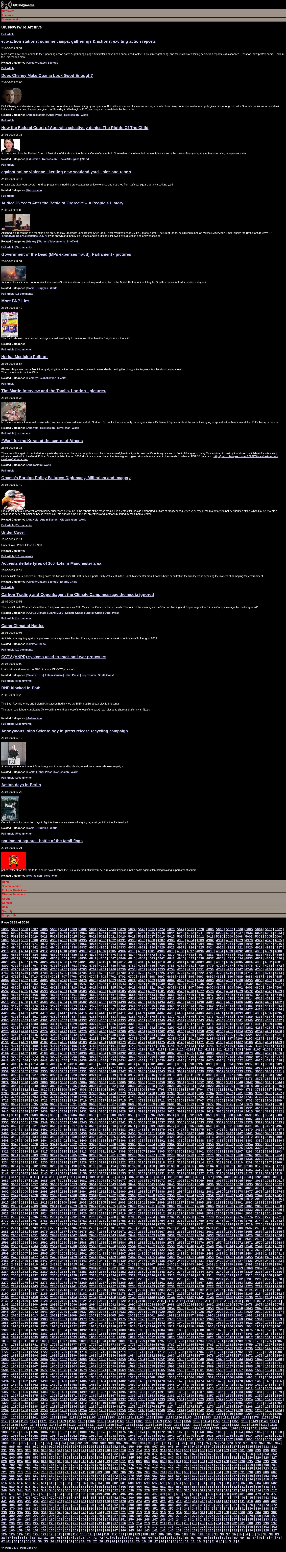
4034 (122, 1060)
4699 (141, 976)
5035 (258, 933)
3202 (34, 1166)
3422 (151, 1137)
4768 (34, 969)
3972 (161, 1067)
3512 (122, 1126)
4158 (44, 1046)
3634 (63, 1111)
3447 (190, 1133)
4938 (73, 947)
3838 (53, 1086)
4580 (171, 991)
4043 (34, 1060)
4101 (34, 1053)
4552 (161, 995)
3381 (268, 1140)
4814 (151, 962)
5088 (24, 929)
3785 (5, 1093)
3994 (229, 1064)
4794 (63, 965)
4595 (24, 991)
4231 (180, 1035)
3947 (122, 1071)
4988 (151, 940)
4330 (63, 1024)
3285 (73, 1155)
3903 (268, 1075)
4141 (210, 1046)
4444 (83, 1009)
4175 (161, 1042)
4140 (219, 1046)
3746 (102, 1097)
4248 (14, 1035)
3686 (122, 1104)
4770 (14, 969)
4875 (122, 954)
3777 (83, 1093)
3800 (141, 1089)
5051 (102, 933)
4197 (229, 1038)
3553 (5, 1122)
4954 (200, 944)
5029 (34, 936)
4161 (14, 1046)
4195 (249, 1038)
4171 (200, 1042)
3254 (92, 1158)
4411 (122, 1013)
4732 (102, 973)
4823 (63, 962)
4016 (14, 1064)
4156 (63, 1046)
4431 (210, 1009)
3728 (278, 1097)
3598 (131, 1115)
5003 (5, 940)
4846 (122, 958)
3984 (44, 1067)
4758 (132, 969)
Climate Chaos (36, 62)
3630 (102, 1111)
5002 (14, 940)
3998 (190, 1064)
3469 (258, 1129)
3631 (92, 1111)
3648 (210, 1107)
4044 (24, 1060)
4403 (200, 1013)
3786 (278, 1089)
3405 (34, 1140)
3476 (190, 1129)
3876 (249, 1078)
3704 (229, 1100)
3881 (200, 1078)
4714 (278, 973)
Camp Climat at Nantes (22, 625)
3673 (249, 1104)
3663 (63, 1107)
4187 (44, 1042)
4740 (24, 973)
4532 (73, 998)
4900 (161, 951)
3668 (14, 1107)
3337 (132, 1148)
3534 (190, 1122)
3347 (34, 1148)
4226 (229, 1035)
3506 (180, 1126)
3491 (44, 1129)
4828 (14, 962)
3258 (53, 1158)
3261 (24, 1158)
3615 (249, 1111)
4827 (24, 962)
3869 (34, 1082)
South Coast (106, 675)
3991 (258, 1064)
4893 (229, 951)
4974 (5, 944)
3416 (210, 1137)
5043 (180, 933)
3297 (239, 1151)
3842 (14, 1086)
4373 (210, 1016)
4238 (112, 1035)
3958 (14, 1071)
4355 (102, 1020)
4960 (141, 944)
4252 (258, 1031)
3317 (44, 1151)
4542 (258, 995)
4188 (34, 1042)
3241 (219, 1158)
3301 (200, 1151)
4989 (141, 940)
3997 (200, 1064)
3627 (132, 1111)
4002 (151, 1064)
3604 (73, 1115)
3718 (92, 1100)
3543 (102, 1122)
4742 (5, 973)
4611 (151, 987)
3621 (190, 1111)
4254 (239, 1031)
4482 (278, 1002)
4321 (151, 1024)
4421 (24, 1013)
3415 (219, 1137)
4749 (219, 969)
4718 (239, 973)
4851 (73, 958)
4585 (122, 991)
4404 (190, 1013)
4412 (112, 1013)
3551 (24, 1122)
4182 (92, 1042)
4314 (219, 1024)
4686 (268, 976)
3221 (132, 1162)
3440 (258, 1133)
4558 (102, 995)
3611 (4, 1115)
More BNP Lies (15, 301)
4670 (141, 980)
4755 (161, 969)
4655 (5, 984)
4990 (132, 940)
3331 (190, 1148)
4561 (73, 995)
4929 (161, 947)
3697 (14, 1104)
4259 (190, 1031)
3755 (14, 1097)
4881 (63, 954)
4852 (63, 958)
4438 (141, 1009)
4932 (132, 947)
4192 (278, 1038)
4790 (102, 965)
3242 (210, 1158)
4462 (190, 1005)
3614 (258, 1111)
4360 (53, 1020)
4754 (171, 969)
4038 (83, 1060)
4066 (92, 1056)
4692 (210, 976)
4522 (171, 998)
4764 (73, 969)
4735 (73, 973)
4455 (258, 1005)
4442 (102, 1009)
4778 (219, 965)
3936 (229, 1071)
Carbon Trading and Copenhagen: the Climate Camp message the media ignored (77, 594)
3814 (5, 1089)
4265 (132, 1031)
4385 (92, 1016)
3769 (161, 1093)
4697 (161, 976)
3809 (53, 1089)
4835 (229, 958)
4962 (122, 944)
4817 (122, 962)
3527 (258, 1122)
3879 (219, 1078)
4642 (132, 984)
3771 (141, 1093)
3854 (180, 1082)
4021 (249, 1060)
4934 (112, 947)
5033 (278, 933)
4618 (83, 987)
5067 (229, 929)
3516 (83, 1126)
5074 (161, 929)
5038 (229, 933)
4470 (112, 1005)
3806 (83, 1089)
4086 (180, 1053)
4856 (24, 958)
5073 (171, 929)
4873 (141, 954)
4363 (24, 1020)
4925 (200, 947)
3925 (53, 1075)
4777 (229, 965)
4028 (180, 1060)
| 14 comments (17, 556)
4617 (92, 987)
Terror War (63, 427)
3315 (63, 1151)
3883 (180, 1078)
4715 (268, 973)
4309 (268, 1024)
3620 (200, 1111)
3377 (24, 1144)
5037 (239, 933)
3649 (200, 1107)
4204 (161, 1038)
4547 (210, 995)
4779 (210, 965)
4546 (219, 995)
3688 (102, 1104)
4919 (258, 947)
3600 (112, 1115)
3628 (122, 1111)
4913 (34, 951)
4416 (73, 1013)
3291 (14, 1155)
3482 (132, 1129)
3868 (44, 1082)
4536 (34, 998)
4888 (278, 951)
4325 (112, 1024)
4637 (180, 984)
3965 (229, 1067)
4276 (24, 1031)
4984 (190, 940)
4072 (34, 1056)
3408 (5, 1140)
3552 (14, 1122)
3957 (24, 1071)
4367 (268, 1016)
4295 (122, 1027)
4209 (112, 1038)
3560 (219, 1118)
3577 (53, 1118)
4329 (73, 1024)
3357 (219, 1144)
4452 (5, 1009)
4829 (5, 962)
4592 (53, 991)
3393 (151, 1140)
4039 (73, 1060)
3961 (268, 1067)
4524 (151, 998)
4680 (44, 980)
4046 (5, 1060)
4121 (122, 1049)
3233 (14, 1162)
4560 (83, 995)
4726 (161, 973)
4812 (171, 962)
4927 (180, 947)
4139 (229, 1046)
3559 (229, 1118)
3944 (151, 1071)
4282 (249, 1027)
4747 (239, 969)
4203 (170, 1038)
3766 (190, 1093)
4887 (5, 954)
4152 (102, 1046)
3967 (210, 1067)
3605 (63, 1115)
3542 (112, 1122)
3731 (249, 1097)
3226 (83, 1162)
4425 (268, 1009)
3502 (219, 1126)
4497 (132, 1002)
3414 (229, 1137)
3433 (44, 1137)
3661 (83, 1107)
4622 (44, 987)
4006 (112, 1064)
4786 (141, 965)
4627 (278, 984)
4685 (278, 976)
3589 (219, 1115)
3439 (268, 1133)
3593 (180, 1115)
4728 (141, 973)
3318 (34, 1151)
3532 (210, 1122)
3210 (239, 1162)
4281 (258, 1027)
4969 (53, 944)
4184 (73, 1042)
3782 (34, 1093)
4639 (161, 984)
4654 (14, 984)
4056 (190, 1056)
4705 (83, 976)
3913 (171, 1075)
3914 (161, 1075)
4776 (239, 965)
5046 (151, 933)
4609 (170, 987)
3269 (229, 1155)
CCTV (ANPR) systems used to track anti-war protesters (53, 657)
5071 (190, 929)
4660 (239, 980)
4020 (258, 1060)
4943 (24, 947)
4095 (92, 1053)
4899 (170, 951)
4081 (229, 1053)
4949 (249, 944)
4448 (44, 1009)
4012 (53, 1064)
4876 (112, 954)
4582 (151, 991)
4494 (161, 1002)
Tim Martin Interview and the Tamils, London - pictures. (53, 391)
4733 (92, 973)
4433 (190, 1009)
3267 (249, 1155)
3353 (258, 1144)
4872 (151, 954)
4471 (102, 1005)
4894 (219, 951)
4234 (151, 1035)
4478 (34, 1005)
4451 (14, 1009)
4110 (227, 1049)
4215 (53, 1038)
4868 (190, 954)
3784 (14, 1093)
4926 (190, 947)
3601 (102, 1115)
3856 (161, 1082)
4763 (83, 969)
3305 (161, 1151)
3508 (161, 1126)
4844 (141, 958)
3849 (229, 1082)
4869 (180, 954)
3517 (73, 1126)
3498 (258, 1126)
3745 (112, 1097)
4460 (210, 1005)
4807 (219, 962)
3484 (112, 1129)
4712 (14, 976)
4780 (200, 965)
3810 (44, 1089)
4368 (258, 1016)
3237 (258, 1158)
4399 (239, 1013)
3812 (24, 1089)
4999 (44, 940)
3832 (112, 1086)
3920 (102, 1075)
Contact (7, 902)
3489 (63, 1129)
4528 (112, 998)
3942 (171, 1071)
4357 (83, 1020)
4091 (132, 1053)
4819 (102, 962)
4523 (161, 998)
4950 (239, 944)
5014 (180, 936)
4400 (229, 1013)
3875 (258, 1078)
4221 (278, 1035)
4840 (180, 958)
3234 (5, 1162)
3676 (219, 1104)
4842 (161, 958)
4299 (83, 1027)
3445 (210, 1133)
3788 (258, 1089)
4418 (53, 1013)
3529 (239, 1122)
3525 (278, 1122)
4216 (44, 1038)
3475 (200, 1129)
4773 (268, 965)
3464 (24, 1133)
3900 (14, 1078)
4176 (151, 1042)
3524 (5, 1126)
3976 (122, 1067)
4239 (102, 1035)
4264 (141, 1031)
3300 (210, 1151)
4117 (160, 1049)
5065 (249, 929)
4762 (92, 969)
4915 (14, 951)
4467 (141, 1005)
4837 (210, 958)
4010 (73, 1064)
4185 (63, 1042)
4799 (14, 965)
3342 (83, 1148)
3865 (73, 1082)
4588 (92, 991)
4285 (219, 1027)
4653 (24, 984)
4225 (239, 1035)
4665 (190, 980)
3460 (63, 1133)
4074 (14, 1056)
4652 (34, 984)
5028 (44, 936)
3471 (239, 1129)
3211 (229, 1162)
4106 (266, 1049)
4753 (180, 969)
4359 (63, 1020)
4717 (249, 973)
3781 (44, 1093)
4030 (161, 1060)
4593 (44, 991)
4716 (258, 973)
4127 (63, 1049)
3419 (180, 1137)
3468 (268, 1129)
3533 (200, 1122)
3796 (180, 1089)
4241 (83, 1035)
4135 (268, 1046)
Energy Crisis (68, 581)
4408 (151, 1013)
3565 (171, 1118)
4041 (53, 1060)
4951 (229, 944)
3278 (141, 1155)
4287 (200, 1027)
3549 (44, 1122)
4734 (83, 973)
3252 (112, 1158)
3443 (229, 1133)
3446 (200, 1133)
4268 (102, 1031)
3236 (268, 1158)
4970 (44, 944)
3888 (132, 1078)
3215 (190, 1162)
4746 (249, 969)
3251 (122, 1158)
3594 (170, 1115)
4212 (83, 1038)
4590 (73, 991)
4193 (268, 1038)
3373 (63, 1144)
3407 (14, 1140)
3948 (112, 1071)
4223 (258, 1035)
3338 (122, 1148)
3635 (53, 1111)
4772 (278, 965)
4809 (200, 962)
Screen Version (11, 19)
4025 (210, 1060)
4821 (83, 962)
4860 (268, 954)
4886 (14, 954)
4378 (161, 1016)
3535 (180, 1122)
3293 (278, 1151)
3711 (161, 1100)
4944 (14, 947)
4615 (112, 987)
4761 (102, 969)
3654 (151, 1107)
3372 (73, 1144)
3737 (190, 1097)
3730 (258, 1097)
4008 (92, 1064)
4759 (122, 969)
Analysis (32, 427)
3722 (53, 1100)
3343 (73, 1148)
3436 (14, 1137)
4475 (63, 1005)
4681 (34, 980)
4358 (73, 1020)
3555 (268, 1118)
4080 (239, 1053)
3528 (249, 1122)
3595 (161, 1115)
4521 (180, 998)
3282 (102, 1155)
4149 (132, 1046)
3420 (171, 1137)
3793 (210, 1089)
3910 (200, 1075)
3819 (239, 1086)
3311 (102, 1151)
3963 (249, 1067)
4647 (83, 984)
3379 (5, 1144)
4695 (180, 976)
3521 (34, 1126)
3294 (268, 1151)
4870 (171, 954)
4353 (122, 1020)
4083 (210, 1053)
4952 (219, 944)
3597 (141, 1115)
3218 (161, 1162)
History (31, 241)
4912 (44, 951)
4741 (14, 973)
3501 (229, 1126)
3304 (170, 1151)
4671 (132, 980)
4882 (53, 954)
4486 (239, 1002)
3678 (200, 1104)
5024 (83, 936)
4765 (63, 969)
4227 (219, 1035)
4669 (151, 980)
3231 (34, 1162)
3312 (92, 1151)
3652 (171, 1107)
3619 (210, 1111)
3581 (14, 1118)
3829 (141, 1086)
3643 (258, 1107)
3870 (24, 1082)
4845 (132, 958)
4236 (132, 1035)
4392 (24, 1016)
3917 (132, 1075)
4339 (258, 1020)
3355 (239, 1144)
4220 (5, 1038)
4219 (14, 1038)
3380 (278, 1140)
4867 (200, 954)
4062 (132, 1056)
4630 (249, 984)
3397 (112, 1140)
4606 (200, 987)
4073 (24, 1056)
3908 (219, 1075)
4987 (161, 940)
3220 (141, 1162)
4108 (247, 1049)
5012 (200, 936)
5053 (83, 933)
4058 (171, 1056)
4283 (239, 1027)
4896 (200, 951)
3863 (92, 1082)
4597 (5, 991)
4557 (112, 995)
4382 (122, 1016)
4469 (122, 1005)
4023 (229, 1060)
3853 (190, 1082)
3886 (151, 1078)
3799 (151, 1089)
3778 (73, 1093)
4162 (5, 1046)
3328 (219, 1148)
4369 (249, 1016)
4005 (122, 1064)
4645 (102, 984)
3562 (200, 1118)
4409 (141, 1013)
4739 (34, 973)
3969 (190, 1067)
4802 (268, 962)
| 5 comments (16, 833)
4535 (44, 998)
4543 (249, 995)
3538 (151, 1122)
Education (33, 159)
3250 (132, 1158)
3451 (151, 1133)
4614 (122, 987)
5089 (14, 929)
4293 (141, 1027)
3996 (210, 1064)
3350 (5, 1148)
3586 (249, 1115)
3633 (73, 1111)
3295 (258, 1151)
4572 (249, 991)
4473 (83, 1005)
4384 (102, 1016)
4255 (229, 1031)
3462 (44, 1133)
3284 (83, 1155)
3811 (34, 1089)
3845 (268, 1082)
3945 (141, 1071)
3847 (249, 1082)
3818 (249, 1086)
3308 (131, 1151)
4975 (278, 940)
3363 (161, 1144)
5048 (132, 933)
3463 (34, 1133)
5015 (171, 936)
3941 (180, 1071)
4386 (83, 1016)
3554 (278, 1118)
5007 (249, 936)
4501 (92, 1002)
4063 (122, 1056)
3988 (5, 1067)
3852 (200, 1082)
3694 (44, 1104)
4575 (219, 991)
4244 (53, 1035)
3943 (161, 1071)
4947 (268, 944)
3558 (239, 1118)
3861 (112, 1082)
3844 (278, 1082)
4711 (24, 976)
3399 (92, 1140)
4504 (63, 1002)
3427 (102, 1137)
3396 (122, 1140)
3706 (210, 1100)
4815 (141, 962)
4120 (132, 1049)
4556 (122, 995)
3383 (249, 1140)
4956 (180, 944)
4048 (268, 1056)
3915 (151, 1075)
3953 (63, 1071)
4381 (132, 1016)
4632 (229, 984)
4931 (141, 947)
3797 (170, 1089)
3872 (5, 1082)
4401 (219, 1013)
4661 (229, 980)
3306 (151, 1151)
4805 (239, 962)
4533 (63, 998)
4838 (200, 958)
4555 (132, 995)
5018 (141, 936)
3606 (53, 1115)
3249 (141, 1158)
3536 (171, 1122)
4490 (200, 1002)
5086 (44, 929)
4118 (151, 1049)
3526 (268, 1122)
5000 (34, 940)
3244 (190, 1158)
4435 (171, 1009)
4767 (44, 969)
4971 (34, 944)
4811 (180, 962)
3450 (161, 1133)
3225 (92, 1162)
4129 (44, 1049)
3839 (44, 1086)
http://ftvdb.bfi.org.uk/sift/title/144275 (24, 236)
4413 (102, 1013)
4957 (171, 944)
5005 (268, 936)
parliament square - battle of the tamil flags (42, 841)
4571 (258, 991)
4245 (44, 1035)
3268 (239, 1155)
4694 (190, 976)
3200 (53, 1166)
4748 (229, 969)
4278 (5, 1031)
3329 (210, 1148)
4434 (180, 1009)
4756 (151, 969)
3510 (141, 1126)
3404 (44, 1140)
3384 (239, 1140)
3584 (268, 1115)
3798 (161, 1089)
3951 (83, 1071)
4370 (239, 1016)
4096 (83, 1053)
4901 (151, 951)
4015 (24, 1064)
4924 (210, 947)
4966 (83, 944)
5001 (24, 940)
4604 (219, 987)
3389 (190, 1140)
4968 (63, 944)
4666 (180, 980)
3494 (14, 1129)
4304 (34, 1027)
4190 (14, 1042)
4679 (53, 980)
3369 (102, 1144)
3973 (151, 1067)
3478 (171, 1129)
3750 (63, 1097)
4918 (268, 947)
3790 (239, 1089)
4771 (5, 969)
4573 (239, 991)
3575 (73, 1118)
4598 (278, 987)
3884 (171, 1078)
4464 (171, 1005)
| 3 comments (16, 247)
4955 (190, 944)
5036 (249, 933)
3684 (141, 1104)
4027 (190, 1060)
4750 (210, 969)
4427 (249, 1009)
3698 (5, 1104)
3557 (249, 1118)
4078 (258, 1053)
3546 (73, 1122)
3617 (229, 1111)
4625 (14, 987)
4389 (53, 1016)
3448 (180, 1133)
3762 (229, 1093)
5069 (210, 929)
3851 (210, 1082)
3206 (278, 1162)
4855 (34, 958)
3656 (132, 1107)
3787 (268, 1089)
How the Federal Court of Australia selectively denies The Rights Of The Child (74, 127)
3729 (268, 1097)
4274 (44, 1031)
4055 (200, 1056)
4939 (63, 947)
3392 (161, 1140)
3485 (102, 1129)
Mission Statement (13, 894)
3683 (151, 1104)
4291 (161, 1027)
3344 (63, 1148)
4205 (151, 1038)
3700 (268, 1100)
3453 (132, 1133)
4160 (24, 1046)
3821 (219, 1086)
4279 (278, 1027)
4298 (92, 1027)
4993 (102, 940)
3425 (122, 1137)
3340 (102, 1148)
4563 (53, 995)
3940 (190, 1071)
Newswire (8, 11)
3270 (219, 1155)
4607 (190, 987)
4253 (249, 1031)
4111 (218, 1049)
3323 (268, 1148)
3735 (210, 1097)
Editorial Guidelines (14, 890)
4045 (14, 1060)
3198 (73, 1166)
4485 (249, 1002)
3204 (14, 1166)
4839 (190, 958)
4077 (268, 1053)
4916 (5, 951)
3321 (5, 1151)
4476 (53, 1005)
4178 (132, 1042)
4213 (73, 1038)
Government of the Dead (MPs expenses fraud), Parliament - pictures (66, 254)
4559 (92, 995)
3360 (190, 1144)
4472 (92, 1005)
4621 (53, 987)
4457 (239, 1005)
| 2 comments (16, 525)
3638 (24, 1111)
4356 (92, 1020)
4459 (219, 1005)
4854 (44, 958)
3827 (161, 1086)
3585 (258, 1115)
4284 (229, 1027)
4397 (258, 1013)
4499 (112, 1002)
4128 (53, 1049)
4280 (268, 1027)
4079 (249, 1053)
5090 (5, 929)
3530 (229, 1122)
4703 (102, 976)
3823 (200, 1086)
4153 (92, 1046)
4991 (122, 940)
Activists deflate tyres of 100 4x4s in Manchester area (51, 563)
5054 (73, 933)
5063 (268, 929)
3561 (210, 1118)
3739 (171, 1097)
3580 (24, 1118)
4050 (249, 1056)
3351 (278, 1144)
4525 (141, 998)
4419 (44, 1013)
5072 (180, 929)
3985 (34, 1067)
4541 (268, 995)
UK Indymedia (23, 5)
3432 (53, 1137)
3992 (249, 1064)
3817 (258, 1086)
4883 (44, 954)
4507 (34, 1002)
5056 (53, 933)
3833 (102, 1086)
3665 (44, 1107)
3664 (53, 1107)
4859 (278, 954)
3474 (210, 1129)
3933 (258, 1071)
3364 (151, 1144)
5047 (141, 933)
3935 (239, 1071)
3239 (239, 1158)
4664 (200, 980)
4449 (34, 1009)
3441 (249, 1133)
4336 (5, 1024)
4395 (278, 1013)
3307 (141, 1151)
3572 (102, 1118)
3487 (83, 1129)
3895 (63, 1078)
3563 (190, 1118)
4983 (200, 940)
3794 (200, 1089)
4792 (83, 965)
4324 (122, 1024)
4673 (112, 980)
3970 (180, 1067)
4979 (239, 940)
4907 (92, 951)
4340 (249, 1020)
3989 (278, 1064)
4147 (151, 1046)
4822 (73, 962)
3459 (73, 1133)
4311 (249, 1024)
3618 (219, 1111)
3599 (122, 1115)
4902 (141, 951)
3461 (53, 1133)
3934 (249, 1071)
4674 (102, 980)
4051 (239, 1056)
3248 (151, 1158)
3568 (141, 1118)
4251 (268, 1031)
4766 (53, 969)
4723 (190, 973)
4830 (278, 958)
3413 (239, 1137)
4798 (24, 965)
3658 (112, 1107)
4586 (112, 991)
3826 (171, 1086)
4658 (258, 980)
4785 (151, 965)
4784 (161, 965)
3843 (5, 1086)
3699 (278, 1100)
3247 (161, 1158)
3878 (229, 1078)
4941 (44, 947)
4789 (112, 965)
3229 (53, 1162)
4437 (151, 1009)
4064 (112, 1056)
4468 (132, 1005)
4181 (102, 1042)
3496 (278, 1126)
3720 (73, 1100)
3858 (141, 1082)
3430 (73, 1137)
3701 (258, 1100)
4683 (14, 980)
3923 (73, 1075)
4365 (5, 1020)
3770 (151, 1093)
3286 (63, 1155)
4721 (210, 973)
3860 (122, 1082)
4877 (102, 954)
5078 (122, 929)
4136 (258, 1046)
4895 (210, 951)
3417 (200, 1137)
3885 (161, 1078)
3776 (92, 1093)
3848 (239, 1082)
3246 (171, 1158)
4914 (24, 951)
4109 (237, 1049)
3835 (83, 1086)
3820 (229, 1086)
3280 (122, 1155)
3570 (122, 1118)
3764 (210, 1093)
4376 (180, 1016)
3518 (63, 1126)
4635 (200, 984)
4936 (92, 947)
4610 (161, 987)
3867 (53, 1082)
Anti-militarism (36, 114)
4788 (122, 965)
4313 (229, 1024)
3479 (161, 1129)
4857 (14, 958)
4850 (83, 958)
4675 (92, 980)
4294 (132, 1027)
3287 (53, 1155)
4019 (268, 1060)
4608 (180, 987)
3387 (210, 1140)
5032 (5, 936)
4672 (122, 980)
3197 (83, 1166)
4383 (112, 1016)
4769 (24, 969)
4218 (24, 1038)
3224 (102, 1162)
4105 (276, 1049)
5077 (132, 929)
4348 (171, 1020)
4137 (249, 1046)
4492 (180, 1002)
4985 (180, 940)
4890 (258, 951)
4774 (258, 965)
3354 (249, 1144)
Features (7, 15)
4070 (53, 1056)
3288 (44, 1155)
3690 (83, 1104)
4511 (278, 998)
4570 (268, 991)
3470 (249, 1129)
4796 (44, 965)
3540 (132, 1122)
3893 (83, 1078)
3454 (122, 1133)
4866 (210, 954)
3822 (210, 1086)
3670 (278, 1104)
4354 (112, 1020)
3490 (53, 1129)
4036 (102, 1060)
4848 (102, 958)
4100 (44, 1053)
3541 (122, 1122)
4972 (24, 944)
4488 (219, 1002)
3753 (34, 1097)
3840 (34, 1086)
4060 (151, 1056)
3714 (132, 1100)
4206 (141, 1038)
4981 (219, 940)
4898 (180, 951)
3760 (249, 1093)
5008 (239, 936)
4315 (210, 1024)
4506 (44, 1002)
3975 (132, 1067)
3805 (92, 1089)
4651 (44, 984)
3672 (258, 1104)
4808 (210, 962)
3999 (180, 1064)
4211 (92, 1038)
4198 (219, 1038)
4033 (132, 1060)
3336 (141, 1148)
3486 (92, 1129)
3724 (34, 1100)
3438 (278, 1133)
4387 (73, 1016)
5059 (24, 933)
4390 (44, 1016)
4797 (34, 965)
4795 (53, 965)
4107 (257, 1049)
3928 (24, 1075)
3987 (14, 1067)
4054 (210, 1056)
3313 (83, 1151)
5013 (190, 936)
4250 (278, 1031)
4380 (141, 1016)
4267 (112, 1031)
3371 (83, 1144)
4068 (73, 1056)
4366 (278, 1016)
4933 (122, 947)
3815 (278, 1086)
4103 (14, 1053)
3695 (34, 1104)
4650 (53, 984)
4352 (132, 1020)
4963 (112, 944)
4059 (161, 1056)
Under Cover (13, 532)
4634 (210, 984)
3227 (73, 1162)
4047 (278, 1056)
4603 (229, 987)
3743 (132, 1097)
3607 (44, 1115)
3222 (122, 1162)
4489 (210, 1002)
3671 (268, 1104)
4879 (83, 954)
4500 (102, 1002)
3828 (151, 1086)
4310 (258, 1024)
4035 (112, 1060)
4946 (278, 944)
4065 (102, 1056)
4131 (24, 1049)
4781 (190, 965)
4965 (92, 944)
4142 (200, 1046)
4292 (151, 1027)
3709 (180, 1100)
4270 (83, 1031)
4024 (219, 1060)
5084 (63, 929)
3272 (200, 1155)
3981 (73, 1067)
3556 (258, 1118)
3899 (24, 1078)
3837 (63, 1086)
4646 (92, 984)
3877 (239, 1078)
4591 (63, 991)
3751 (53, 1097)
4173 (180, 1042)
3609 (24, 1115)
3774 (112, 1093)
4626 (5, 987)
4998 (53, 940)
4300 (73, 1027)
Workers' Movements (51, 241)
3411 (258, 1137)
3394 (141, 1140)
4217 (34, 1038)
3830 (132, 1086)
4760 (112, 969)
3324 (258, 1148)
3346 (44, 1148)
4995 (83, 940)
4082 (219, 1053)
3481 (141, 1129)
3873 (278, 1078)
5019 (132, 936)
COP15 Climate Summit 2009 (45, 612)
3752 (44, 1097)
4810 (190, 962)
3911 (190, 1075)
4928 (171, 947)
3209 (249, 1162)
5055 (63, 933)
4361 (44, 1020)
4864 (229, 954)
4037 (92, 1060)
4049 (258, 1056)
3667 (24, 1107)
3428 (92, 1137)
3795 (190, 1089)
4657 (268, 980)
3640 (5, 1111)
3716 (112, 1100)
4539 (5, 998)
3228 (63, 1162)
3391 (171, 1140)
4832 (258, 958)
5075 (151, 929)
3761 (239, 1093)
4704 (92, 976)
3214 (200, 1162)
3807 (73, 1089)
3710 (170, 1100)
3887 (141, 1078)
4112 (208, 1049)
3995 (219, 1064)
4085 (190, 1053)
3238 (249, 1158)
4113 (199, 1049)
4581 (161, 991)
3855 (171, 1082)
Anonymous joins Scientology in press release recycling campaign (64, 731)
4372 (219, 1016)
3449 (171, 1133)
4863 (239, 954)
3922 (83, 1075)
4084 (200, 1053)
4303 (44, 1027)
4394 (5, 1016)
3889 (122, 1078)
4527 (122, 998)
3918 (122, 1075)
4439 (132, 1009)
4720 (219, 973)
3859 (132, 1082)
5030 (24, 936)
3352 (268, 1144)
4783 (171, 965)
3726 (14, 1100)
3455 (112, 1133)
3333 (171, 1148)
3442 (239, 1133)
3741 (151, 1097)
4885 (24, 954)
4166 (249, 1042)
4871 (161, 954)
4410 (131, 1013)
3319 (24, 1151)
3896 (53, 1078)
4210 (102, 1038)
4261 (171, 1031)
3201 (44, 1166)
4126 (73, 1049)
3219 (151, 1162)
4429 (229, 1009)
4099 (53, 1053)
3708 (190, 1100)
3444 (219, 1133)
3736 (200, 1097)
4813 (161, 962)
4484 (258, 1002)
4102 (24, 1053)
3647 (219, 1107)
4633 (219, 984)
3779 (63, 1093)
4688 (249, 976)
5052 (92, 933)
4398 (249, 1013)
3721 (63, 1100)
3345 (53, 1148)
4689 (239, 976)
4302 (53, 1027)
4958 (161, 944)
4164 (268, 1042)
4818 (112, 962)
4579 (180, 991)
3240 (229, 1158)
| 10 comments (17, 649)
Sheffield (72, 241)
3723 (44, 1100)
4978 (249, 940)
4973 (14, 944)
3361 (180, 1144)
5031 (14, 936)
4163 (278, 1042)
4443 (92, 1009)
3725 (24, 1100)
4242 (73, 1035)
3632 (83, 1111)
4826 (34, 962)
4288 (190, 1027)
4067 (83, 1056)
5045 (161, 933)
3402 (63, 1140)
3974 (141, 1067)
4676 (83, 980)
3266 (258, 1155)
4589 (83, 991)
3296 (249, 1151)
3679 (190, 1104)
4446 (63, 1009)
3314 (73, 1151)
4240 (92, 1035)
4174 (171, 1042)
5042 (190, 933)
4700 (131, 976)
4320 (161, 1024)
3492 (34, 1129)
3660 (92, 1107)
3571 (112, 1118)
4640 (151, 984)
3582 (5, 1118)
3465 (14, 1133)
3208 (258, 1162)
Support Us (9, 915)
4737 (53, 973)
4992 (112, 940)
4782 (180, 965)
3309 (122, 1151)
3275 (171, 1155)
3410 (268, 1137)
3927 (34, 1075)
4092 (122, 1053)
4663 (210, 980)
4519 (200, 998)
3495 (5, 1129)
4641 (141, 984)
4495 (151, 1002)
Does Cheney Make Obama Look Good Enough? (47, 75)
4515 (239, 998)
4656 (278, 980)
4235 (141, 1035)
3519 (53, 1126)
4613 (132, 987)
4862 (249, 954)
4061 (141, 1056)
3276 (161, 1155)
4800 (5, 965)
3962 (258, 1067)
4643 (122, 984)
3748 (83, 1097)
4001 (161, 1064)
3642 (268, 1107)
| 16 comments (17, 293)
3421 (161, 1137)
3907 (229, 1075)
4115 (180, 1049)
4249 (5, 1035)
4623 (34, 987)
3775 (102, 1093)
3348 (24, 1148)
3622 (180, 1111)
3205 (5, 1166)
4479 (24, 1005)
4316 (200, 1024)
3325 (249, 1148)
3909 (210, 1075)
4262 (161, 1031)
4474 (73, 1005)
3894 (73, 1078)
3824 (190, 1086)
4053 (219, 1056)
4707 (63, 976)
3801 (131, 1089)
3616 (239, 1111)
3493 (24, 1129)
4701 (122, 976)
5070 (200, 929)
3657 (122, 1107)
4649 (63, 984)
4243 (63, 1035)
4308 (278, 1024)
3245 (180, 1158)
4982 (210, 940)
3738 (180, 1097)
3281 (112, 1155)
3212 (219, 1162)
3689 (92, 1104)
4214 (63, 1038)
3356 (229, 1144)
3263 (5, 1158)
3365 (141, 1144)
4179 (122, 1042)
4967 (73, 944)
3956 (34, 1071)
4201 (190, 1038)
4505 (53, 1002)
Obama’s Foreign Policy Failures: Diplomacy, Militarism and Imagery (66, 477)
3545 (83, 1122)
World (84, 114)
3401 (73, 1140)
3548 (53, 1122)
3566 (161, 1118)
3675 (229, 1104)
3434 (34, 1137)
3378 (14, 1144)
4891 (249, 951)
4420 (34, 1013)
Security (7, 911)
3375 (44, 1144)
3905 (249, 1075)
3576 (63, 1118)
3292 (5, 1155)
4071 (44, 1056)
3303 (180, 1151)
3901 (5, 1078)
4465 (161, 1005)
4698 (151, 976)
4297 (102, 1027)
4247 (24, 1035)
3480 (151, 1129)
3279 (132, 1155)
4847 (112, 958)
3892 (92, 1078)
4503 (73, 1002)
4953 (210, 944)
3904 (258, 1075)
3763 (219, 1093)
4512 (268, 998)
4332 (44, 1024)
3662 (73, 1107)
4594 (34, 991)
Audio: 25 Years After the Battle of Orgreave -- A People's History (62, 203)
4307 (5, 1027)
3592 (190, 1115)
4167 (239, 1042)
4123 (102, 1049)
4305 (24, 1027)
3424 (132, 1137)
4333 (34, 1024)
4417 (63, 1013)
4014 (34, 1064)
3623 (171, 1111)
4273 (53, 1031)
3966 (219, 1067)
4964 (102, 944)
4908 (83, 951)
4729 (132, 973)
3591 (200, 1115)
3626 (141, 1111)
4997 (63, 940)
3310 (112, 1151)
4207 (131, 1038)
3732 (239, 1097)
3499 (249, 1126)
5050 (112, 933)
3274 (180, 1155)
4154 (83, 1046)
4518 (210, 998)
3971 (171, 1067)
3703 (239, 1100)
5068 (219, 929)
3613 (268, 1111)
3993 (239, 1064)
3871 (14, 1082)
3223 (112, 1162)
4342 (229, 1020)
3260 (34, 1158)
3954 (53, 1071)
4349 (161, 1020)
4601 (249, 987)
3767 (180, 1093)
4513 (258, 998)
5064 (258, 929)
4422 (14, 1013)
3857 (151, 1082)
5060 (14, 933)
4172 (190, 1042)
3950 (92, 1071)
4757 (141, 969)
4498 (122, 1002)
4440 (122, 1009)
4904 (122, 951)
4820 (92, 962)
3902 (278, 1075)
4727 (151, 973)
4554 (141, 995)
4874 (132, 954)
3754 (24, 1097)
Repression (71, 114)
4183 (83, 1042)
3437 (5, 1137)
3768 (171, 1093)
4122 (112, 1049)
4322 (141, 1024)
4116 (170, 1049)
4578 (190, 991)
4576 (210, 991)
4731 (112, 973)
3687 (112, 1104)
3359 (200, 1144)
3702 (249, 1100)
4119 (141, 1049)
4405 (180, 1013)
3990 (268, 1064)
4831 (268, 958)
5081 (92, 929)
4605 (210, 987)
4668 (161, 980)
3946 (132, 1071)
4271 (73, 1031)
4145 (171, 1046)
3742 (141, 1097)
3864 (83, 1082)
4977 (258, 940)
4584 (132, 991)
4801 (278, 962)
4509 (14, 1002)
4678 (63, 980)
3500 (239, 1126)
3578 (44, 1118)
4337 (278, 1020)
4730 (122, 973)
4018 (278, 1060)
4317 (190, 1024)
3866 (63, 1082)
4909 (73, 951)
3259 (44, 1158)
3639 (14, 1111)
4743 (278, 969)
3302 (190, 1151)
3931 (278, 1071)
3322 (278, 1148)
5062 (278, 929)
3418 (190, 1137)
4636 (190, 984)
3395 (132, 1140)
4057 (180, 1056)
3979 (92, 1067)
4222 (268, 1035)
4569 (278, 991)
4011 (63, 1064)
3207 (268, 1162)
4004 (131, 1064)
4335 (14, 1024)
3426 (112, 1137)
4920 (249, 947)
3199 (63, 1166)
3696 (24, 1104)
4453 (278, 1005)
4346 (190, 1020)
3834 (92, 1086)
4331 (53, 1024)
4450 (24, 1009)
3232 (24, 1162)
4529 (102, 998)
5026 (63, 936)
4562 (63, 995)
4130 (34, 1049)
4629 (258, 984)
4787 (132, 965)
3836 (73, 1086)
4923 (219, 947)
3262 (14, 1158)
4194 (258, 1038)
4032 (141, 1060)
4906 (102, 951)
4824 (53, 962)
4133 (5, 1049)
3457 (92, 1133)
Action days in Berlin (21, 785)
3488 (73, 1129)
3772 (132, 1093)
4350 (151, 1020)
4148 (141, 1046)
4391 (34, 1016)
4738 (44, 973)
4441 (112, 1009)
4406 (170, 1013)
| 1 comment (15, 433)
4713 (5, 976)
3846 (258, 1082)
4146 (161, 1046)
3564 (180, 1118)
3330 (200, 1148)
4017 (5, 1064)
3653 (161, 1107)
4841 (171, 958)
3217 (171, 1162)
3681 (171, 1104)
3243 (200, 1158)
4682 (24, 980)
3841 (24, 1086)
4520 (190, 998)
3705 (219, 1100)
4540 (278, 995)
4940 (53, 947)
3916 (141, 1075)
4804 (249, 962)
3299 (219, 1151)
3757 (278, 1093)
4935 (102, 947)
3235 (278, 1158)
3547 (63, 1122)
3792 (219, 1089)
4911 (53, 951)
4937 (83, 947)
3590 (210, 1115)
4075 (5, 1056)
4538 (14, 998)
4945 (5, 947)
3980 (83, 1067)
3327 (229, 1148)
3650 (190, 1107)
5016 (161, 936)
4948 (258, 944)
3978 (102, 1067)
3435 (24, 1137)
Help (5, 907)
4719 (229, 973)
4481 (5, 1005)
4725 (171, 973)
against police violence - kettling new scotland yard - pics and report (66, 172)
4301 (63, 1027)
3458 (83, 1133)
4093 (112, 1053)
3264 (278, 1155)
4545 (229, 995)
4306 (14, 1027)
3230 (44, 1162)
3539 (141, 1122)
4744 (268, 969)
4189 (24, 1042)
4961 (132, 944)
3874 (268, 1078)
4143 (190, 1046)
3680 (180, 1104)
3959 (5, 1071)
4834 (239, 958)
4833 (249, 958)
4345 (200, 1020)
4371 (229, 1016)
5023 (92, 936)
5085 (53, 929)
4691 (219, 976)
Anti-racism (34, 465)
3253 (102, 1158)
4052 (229, 1056)
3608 (34, 1115)
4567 (14, 995)
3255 (83, 1158)
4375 (190, 1016)
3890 (112, 1078)
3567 (151, 1118)
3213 (210, 1162)
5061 (5, 933)
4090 (141, 1053)
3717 (102, 1100)
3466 (5, 1133)
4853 (53, 958)
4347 (180, 1020)
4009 (83, 1064)
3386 (219, 1140)
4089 (151, 1053)
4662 (219, 980)
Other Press (54, 114)
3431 (63, 1137)
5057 (44, 933)
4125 (83, 1049)
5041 (200, 933)
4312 (239, 1024)
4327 (92, 1024)
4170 (210, 1042)
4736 (63, 973)
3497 (268, 1126)
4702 (112, 976)
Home (5, 881)
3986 (24, 1067)
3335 (151, 1148)
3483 (122, 1129)
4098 (63, 1053)
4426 (258, 1009)
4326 (102, 1024)
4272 (63, 1031)
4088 (161, 1053)
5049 (122, 933)
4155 (73, 1046)
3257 (63, 1158)
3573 (92, 1118)
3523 (14, 1126)
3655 (141, 1107)
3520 (44, 1126)
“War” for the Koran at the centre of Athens (42, 440)
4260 (180, 1031)
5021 (112, 936)
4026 (200, 1060)
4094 (102, 1053)
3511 (131, 1126)
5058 (34, 933)
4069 (63, 1056)
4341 (239, 1020)
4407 (161, 1013)
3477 (180, 1129)
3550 (34, 1122)
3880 (210, 1078)
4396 (268, 1013)
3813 (14, 1089)
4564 (44, 995)
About (6, 898)
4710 (34, 976)
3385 (229, 1140)
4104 (5, 1053)
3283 (92, 1155)
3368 (112, 1144)
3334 (161, 1148)
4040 (63, 1060)
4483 (268, 1002)
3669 (5, 1107)
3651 (180, 1107)
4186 (53, 1042)
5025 (73, 936)
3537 (161, 1122)
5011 (210, 936)
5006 (258, 936)
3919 (112, 1075)
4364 (14, 1020)
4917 (278, 947)
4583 (141, 991)
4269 (92, 1031)
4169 (219, 1042)
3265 (268, 1155)
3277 (151, 1155)
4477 (44, 1005)
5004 (278, 936)
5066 (239, 929)
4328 (83, 1024)
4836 (219, 958)
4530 (92, 998)
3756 (5, 1097)
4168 (229, 1042)
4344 (210, 1020)
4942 (34, 947)
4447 (53, 1009)
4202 (180, 1038)
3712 (151, 1100)
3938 (210, 1071)
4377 (171, 1016)
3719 (83, 1100)
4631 (239, 984)
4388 (63, 1016)
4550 (180, 995)
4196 (239, 1038)
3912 (180, 1075)
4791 (92, 965)
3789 (249, 1089)
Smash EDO (35, 675)
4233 (161, 1035)
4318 (180, 1024)
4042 (44, 1060)
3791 (229, 1089)
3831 (122, 1086)
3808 (63, 1089)
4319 (171, 1024)
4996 (73, 940)
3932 (268, 1071)
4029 (171, 1060)
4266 (122, 1031)
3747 (92, 1097)
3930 (5, 1075)
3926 (44, 1075)
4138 (239, 1046)
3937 (219, 1071)
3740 (161, 1097)
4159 (34, 1046)
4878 (92, 954)
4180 (112, 1042)
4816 (132, 962)
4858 (5, 958)
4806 (229, 962)
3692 (63, 1104)
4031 (151, 1060)
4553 (151, 995)
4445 (73, 1009)
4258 (200, 1031)
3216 (180, 1162)
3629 (112, 1111)
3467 (278, 1129)
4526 (132, 998)
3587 (239, 1115)
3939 (200, 1071)
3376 (34, 1144)
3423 (141, 1137)
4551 (171, 995)
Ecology (53, 62)
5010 (219, 936)
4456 (249, 1005)
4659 (249, 980)
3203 (24, 1166)
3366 (132, 1144)
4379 (151, 1016)
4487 (229, 1002)
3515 (92, 1126)
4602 (239, 987)
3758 (268, 1093)
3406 (24, 1140)
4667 (171, 980)
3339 (112, 1148)
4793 (73, 965)
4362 (34, 1020)
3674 (239, 1104)
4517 (219, 998)
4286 (210, 1027)
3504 (200, 1126)
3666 (34, 1107)
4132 (14, 1049)
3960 (278, 1067)
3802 (122, 1089)
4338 (268, 1020)
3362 (171, 1144)
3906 (239, 1075)
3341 (92, 1148)
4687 (258, 976)
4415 (83, 1013)
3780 (53, 1093)
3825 (180, 1086)
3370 (92, 1144)
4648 (73, 984)
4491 (190, 1002)
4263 (151, 1031)
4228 (210, 1035)
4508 (24, 1002)
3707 (200, 1100)
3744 (122, 1097)
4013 (44, 1064)
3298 (229, 1151)
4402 (210, 1013)
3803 (112, 1089)
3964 (239, 1067)
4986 (171, 940)
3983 (53, 1067)
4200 (200, 1038)
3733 (229, 1097)
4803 (258, 962)
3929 (14, 1075)
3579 (34, 1118)
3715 (122, 1100)
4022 (239, 1060)
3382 (258, 1140)
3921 (92, 1075)
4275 (34, 1031)
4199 (210, 1038)
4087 (171, 1053)
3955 (44, 1071)
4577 (200, 991)
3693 (53, 1104)
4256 (219, 1031)
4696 (170, 976)
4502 (83, 1002)
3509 (151, 1126)
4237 (122, 1035)
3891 (102, 1078)
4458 (229, 1005)
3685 (132, 1104)
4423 (5, 1013)
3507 (170, 1126)
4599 (268, 987)
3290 (24, 1155)
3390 (180, 1140)
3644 (249, 1107)
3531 (219, 1122)
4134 (278, 1046)
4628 (268, 984)
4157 (53, 1046)
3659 (102, 1107)
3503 (210, 1126)
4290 (171, 1027)
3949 (102, 1071)
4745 (258, 969)
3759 (258, 1093)
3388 (200, 1140)
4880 (73, 954)
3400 (83, 1140)
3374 (53, 1144)
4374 (200, 1016)
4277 (14, 1031)
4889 (268, 951)
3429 (83, 1137)
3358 (210, 1144)
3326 (239, 1148)
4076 (278, 1053)
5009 (229, 936)
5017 (151, 936)
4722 (200, 973)
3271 (210, 1155)
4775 (249, 965)
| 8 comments (16, 680)
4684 (5, 980)
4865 (219, 954)
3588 (229, 1115)
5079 (112, 929)
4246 (34, 1035)
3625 (151, 1111)
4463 (180, 1005)
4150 (122, 1046)
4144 (180, 1046)
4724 (180, 973)
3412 (249, 1137)
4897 (190, 951)
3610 (14, 1115)
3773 (122, 1093)
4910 (63, 951)
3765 (200, 1093)
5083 (73, 929)
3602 (92, 1115)
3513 (112, 1126)
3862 (102, 1082)
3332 (180, 1148)
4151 (112, 1046)
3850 (219, 1082)
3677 (210, 1104)
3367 (122, 1144)
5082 (83, 929)
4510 (5, 1002)
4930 (151, 947)
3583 (278, 1115)
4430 (219, 1009)
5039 (219, 933)
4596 (14, 991)
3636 (44, 1111)
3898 (34, 1078)
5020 (122, 936)
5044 (171, 933)
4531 (83, 998)
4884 (34, 954)
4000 (170, 1064)
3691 (73, 1104)
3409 (278, 1137)
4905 (112, 951)
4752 (190, 969)
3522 (24, 1126)
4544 (239, 995)
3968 (200, 1067)
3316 (53, 1151)
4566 (24, 995)
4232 (171, 1035)
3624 (161, 1111)
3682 (161, 1104)
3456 (102, 1133)
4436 (161, 1009)
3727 (5, 1100)
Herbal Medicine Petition (24, 356)
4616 (102, 987)
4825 (44, 962)
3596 (151, 1115)
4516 (229, 998)
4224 (249, 1035)
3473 (219, 1129)
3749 (73, 1097)
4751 (200, 969)
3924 (63, 1075)
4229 (200, 1035)
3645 (239, 1107)
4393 (14, 1016)
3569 (132, 1118)
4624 (24, 987)
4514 (249, 998)
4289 (180, 1027)
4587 (102, 991)
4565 (34, 995)
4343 (219, 1020)
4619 (73, 987)
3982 (63, 1067)
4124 (92, 1049)
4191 (5, 1042)
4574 (229, 991)
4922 (229, 947)
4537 (24, 998)
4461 (200, 1005)
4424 (278, 1009)
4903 (131, 951)
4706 (73, 976)
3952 (73, 1071)
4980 (229, 940)
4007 (102, 1064)
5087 (34, 929)
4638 (171, 984)
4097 (73, 1053)
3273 (190, 1155)
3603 (83, 1115)
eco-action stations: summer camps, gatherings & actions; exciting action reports (78, 41)
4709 (44, 976)
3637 (34, 1111)
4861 (258, 954)
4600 (258, 987)
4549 (190, 995)
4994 (92, 940)
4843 (151, 958)
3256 (73, 1158)
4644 (112, 984)
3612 (278, 1111)
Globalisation (48, 378)
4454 (268, 1005)
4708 (53, 976)
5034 (268, 933)
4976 (268, 940)
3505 (190, 1126)
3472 (229, 1129)
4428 (239, 1009)
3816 (268, 1086)
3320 (14, 1151)
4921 (239, 947)
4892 (239, 951)
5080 (102, 929)
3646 (229, 1107)
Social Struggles (69, 159)
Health (62, 378)
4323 (132, 1024)
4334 (24, 1024)
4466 (151, 1005)
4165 (258, 1042)
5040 (210, 933)
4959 (151, 944)
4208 (122, 1038)
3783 (24, 1093)
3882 (190, 1078)
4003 (141, 1064)
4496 (141, 1002)
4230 (190, 1035)
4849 (92, 958)
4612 (141, 987)
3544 (92, 1122)
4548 (200, 995)
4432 (200, 1009)
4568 (5, 995)
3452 (141, 1133)
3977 (112, 1067)
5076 (141, 929)
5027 (53, 936)
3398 (102, 1140)
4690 (229, 976)
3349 (14, 1148)
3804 (102, 1089)
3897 (44, 1078)
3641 (278, 1107)
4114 (189, 1049)
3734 (219, 1097)
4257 (210, 1031)
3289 (34, 1155)
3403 (53, 1140)
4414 (92, 1013)
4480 (14, 1005)
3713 (141, 1100)
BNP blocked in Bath (21, 688)
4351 (141, 1020)
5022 (102, 936)
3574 (83, 1118)
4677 (73, 980)
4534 (53, 998)
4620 (63, 987)
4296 (112, 1027)
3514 (102, 1126)
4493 (171, 1002)
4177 (141, 1042)
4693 (200, 976)
